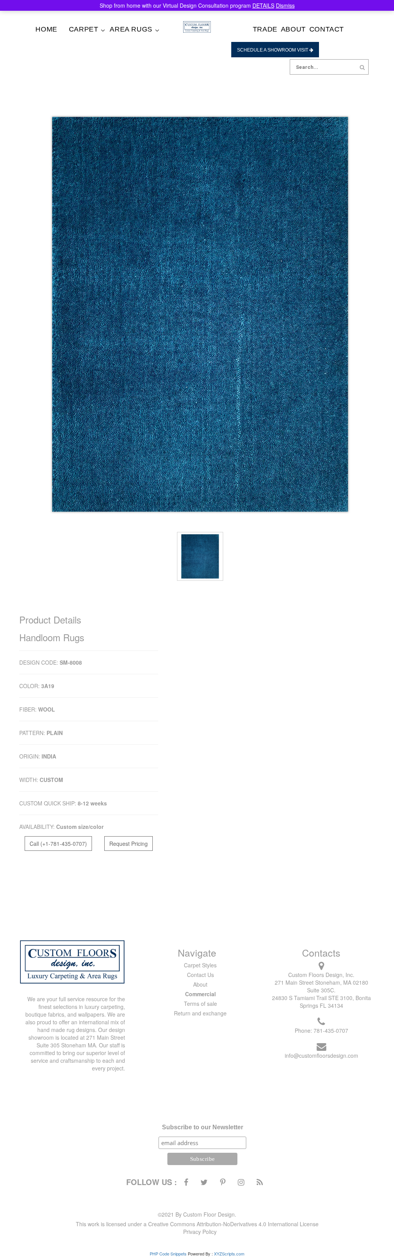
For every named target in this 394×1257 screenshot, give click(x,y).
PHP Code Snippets (168, 1253)
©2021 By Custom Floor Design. (197, 1214)
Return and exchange (200, 1013)
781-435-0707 (331, 1030)
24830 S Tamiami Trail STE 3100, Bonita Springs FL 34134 (321, 1001)
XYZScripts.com (229, 1253)
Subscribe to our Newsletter (202, 1127)
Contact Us (200, 975)
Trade (265, 29)
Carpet (83, 29)
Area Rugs (131, 29)
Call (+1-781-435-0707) (58, 843)
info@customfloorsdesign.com (321, 1055)
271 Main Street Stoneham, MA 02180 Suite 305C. (321, 986)
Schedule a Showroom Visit (273, 50)
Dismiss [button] (285, 5)
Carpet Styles (200, 965)
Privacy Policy (200, 1231)
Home (46, 29)
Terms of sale (200, 1003)
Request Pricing (128, 843)
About (293, 29)
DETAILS (263, 5)
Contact (326, 29)
